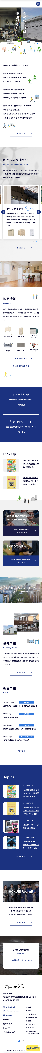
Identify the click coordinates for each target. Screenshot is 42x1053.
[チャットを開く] (33, 1048)
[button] (3, 212)
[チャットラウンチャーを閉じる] (39, 1046)
